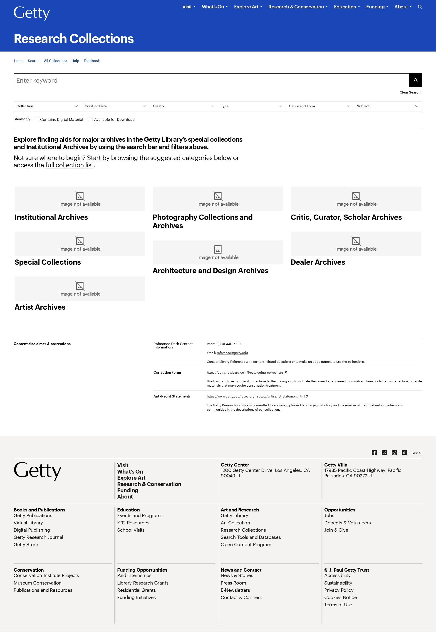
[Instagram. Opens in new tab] (394, 453)
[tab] (48, 106)
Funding (375, 6)
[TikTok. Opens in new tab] (404, 453)
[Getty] (32, 13)
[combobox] (211, 80)
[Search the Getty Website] (420, 7)
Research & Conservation (296, 6)
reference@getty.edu (232, 353)
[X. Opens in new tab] (384, 453)
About (401, 6)
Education (345, 6)
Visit (187, 6)
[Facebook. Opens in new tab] (374, 453)
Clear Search (410, 92)
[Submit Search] (415, 80)
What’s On (213, 6)
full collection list (69, 164)
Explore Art (246, 6)
